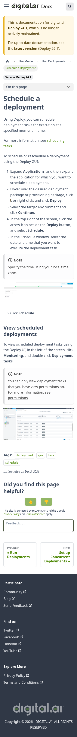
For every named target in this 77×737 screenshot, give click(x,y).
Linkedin (10, 644)
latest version (25, 48)
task (51, 455)
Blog (7, 598)
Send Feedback (15, 605)
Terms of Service (35, 514)
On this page (16, 87)
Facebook (11, 637)
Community (12, 592)
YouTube (10, 650)
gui (40, 455)
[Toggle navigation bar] (6, 6)
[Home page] (7, 61)
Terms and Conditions (21, 682)
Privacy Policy (11, 514)
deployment (24, 455)
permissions (18, 397)
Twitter (9, 630)
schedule (11, 462)
